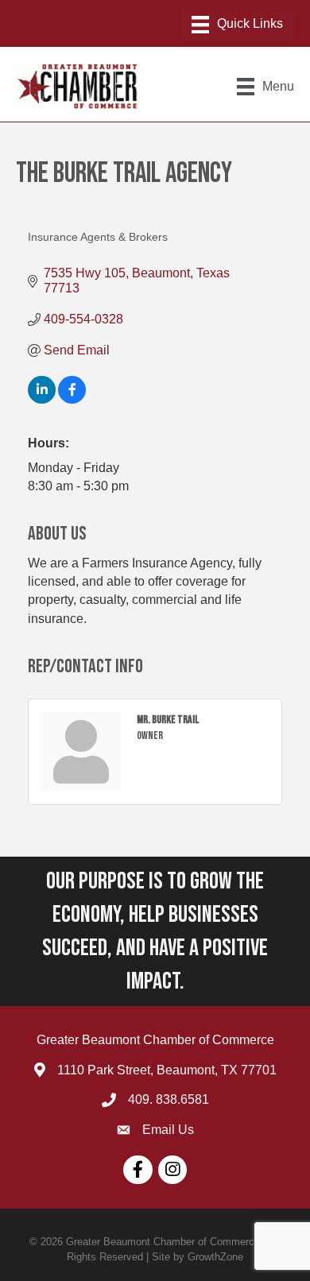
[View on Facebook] (72, 399)
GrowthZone (215, 1257)
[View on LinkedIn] (42, 399)
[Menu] (237, 24)
